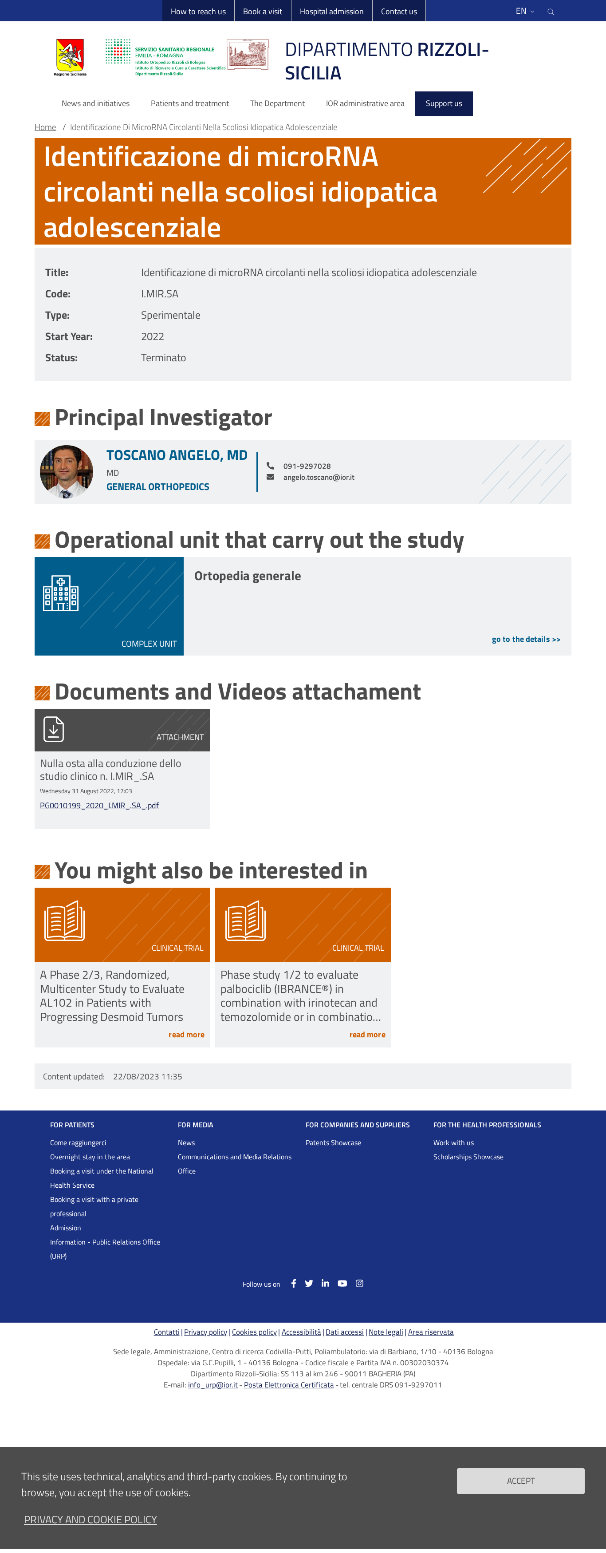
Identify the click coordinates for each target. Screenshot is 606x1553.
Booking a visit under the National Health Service (101, 1178)
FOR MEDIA (195, 1124)
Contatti (166, 1332)
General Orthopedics (157, 486)
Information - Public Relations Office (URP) (105, 1249)
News (186, 1142)
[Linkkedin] (321, 1283)
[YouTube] (338, 1283)
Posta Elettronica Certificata (289, 1385)
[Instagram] (355, 1283)
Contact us (399, 11)
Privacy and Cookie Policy (90, 1519)
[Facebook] (289, 1283)
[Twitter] (304, 1283)
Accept (521, 1480)
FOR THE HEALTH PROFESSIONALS (487, 1124)
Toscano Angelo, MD (177, 454)
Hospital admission (332, 11)
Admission (65, 1227)
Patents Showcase (333, 1142)
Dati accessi (345, 1332)
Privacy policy (205, 1332)
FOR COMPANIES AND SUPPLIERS (358, 1124)
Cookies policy (254, 1332)
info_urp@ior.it (213, 1385)
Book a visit (262, 11)
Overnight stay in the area (90, 1156)
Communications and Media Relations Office (234, 1163)
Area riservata (431, 1332)
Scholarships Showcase (468, 1156)
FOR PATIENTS (72, 1124)
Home (45, 127)
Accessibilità (301, 1332)
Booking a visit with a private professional (94, 1206)
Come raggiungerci (78, 1142)
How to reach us (198, 11)
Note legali (386, 1332)
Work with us (453, 1142)
